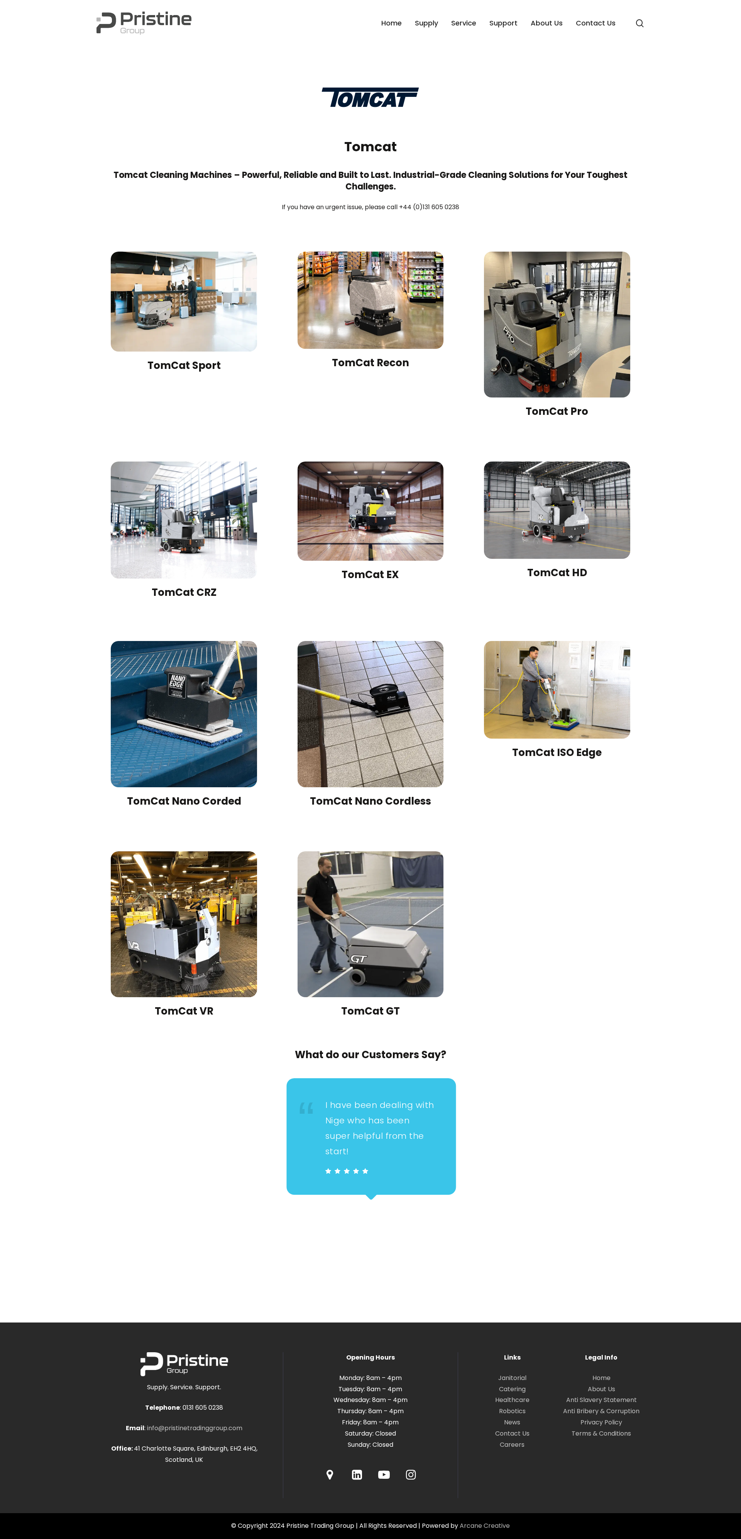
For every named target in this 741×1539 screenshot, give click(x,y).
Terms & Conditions (601, 1433)
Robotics (512, 1411)
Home (601, 1377)
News (512, 1422)
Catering (512, 1389)
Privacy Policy (601, 1422)
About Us (601, 1389)
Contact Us (512, 1433)
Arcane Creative (485, 1525)
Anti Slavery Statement (601, 1399)
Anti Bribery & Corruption (601, 1411)
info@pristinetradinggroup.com (194, 1428)
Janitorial (512, 1377)
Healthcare (512, 1399)
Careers (512, 1444)
